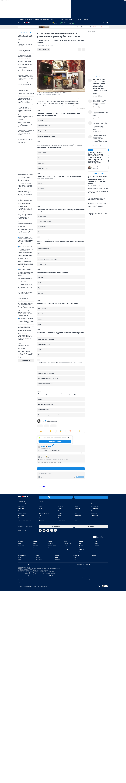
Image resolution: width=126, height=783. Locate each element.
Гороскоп (57, 19)
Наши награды (21, 510)
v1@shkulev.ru (33, 574)
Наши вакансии (22, 513)
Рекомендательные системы (70, 575)
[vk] (44, 530)
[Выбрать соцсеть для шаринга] (83, 49)
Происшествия (78, 510)
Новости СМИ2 (41, 486)
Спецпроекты (94, 515)
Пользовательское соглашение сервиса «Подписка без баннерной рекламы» (80, 577)
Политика (77, 508)
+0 (79, 453)
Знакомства (30, 19)
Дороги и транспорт (44, 513)
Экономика (94, 513)
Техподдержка (21, 515)
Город (40, 510)
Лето (59, 510)
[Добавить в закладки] (79, 49)
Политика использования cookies (71, 572)
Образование (61, 520)
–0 (83, 465)
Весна (40, 508)
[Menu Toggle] (18, 23)
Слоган (46, 425)
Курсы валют (64, 19)
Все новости (26, 32)
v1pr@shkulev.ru (83, 568)
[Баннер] (44, 27)
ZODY (76, 19)
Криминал (60, 506)
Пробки (71, 19)
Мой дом (60, 513)
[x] (55, 530)
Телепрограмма (44, 19)
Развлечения (78, 515)
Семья (76, 520)
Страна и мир (94, 508)
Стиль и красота (95, 506)
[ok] (47, 530)
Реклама (40, 425)
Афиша (52, 19)
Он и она (77, 503)
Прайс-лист (21, 506)
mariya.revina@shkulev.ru (23, 582)
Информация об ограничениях (70, 570)
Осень (76, 506)
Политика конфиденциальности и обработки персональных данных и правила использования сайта (85, 579)
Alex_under (43, 446)
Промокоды (85, 19)
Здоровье (41, 520)
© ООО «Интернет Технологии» (41, 586)
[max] (51, 530)
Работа (76, 513)
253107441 (43, 456)
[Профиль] (107, 23)
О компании (21, 508)
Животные (41, 517)
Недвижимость (22, 19)
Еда (40, 515)
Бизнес (41, 506)
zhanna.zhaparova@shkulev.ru (24, 580)
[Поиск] (100, 23)
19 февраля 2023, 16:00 (42, 45)
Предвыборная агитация (24, 517)
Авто (40, 503)
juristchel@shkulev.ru (51, 575)
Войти (42, 477)
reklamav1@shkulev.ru (92, 564)
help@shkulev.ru (27, 576)
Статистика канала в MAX (24, 520)
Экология (93, 510)
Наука (59, 515)
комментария (44, 49)
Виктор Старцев (46, 420)
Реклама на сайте (22, 503)
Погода (37, 19)
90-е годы (53, 425)
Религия (77, 517)
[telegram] (40, 530)
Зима (59, 503)
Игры (79, 19)
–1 (83, 453)
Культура (60, 508)
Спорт (92, 503)
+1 (79, 465)
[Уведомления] (104, 23)
